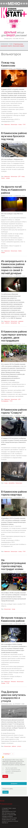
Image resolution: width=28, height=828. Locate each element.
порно (2, 323)
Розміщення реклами (6, 804)
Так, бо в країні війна (11, 768)
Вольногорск (14, 124)
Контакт (2, 801)
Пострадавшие (5, 401)
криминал (20, 321)
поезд (22, 176)
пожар (20, 124)
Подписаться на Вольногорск (3, 757)
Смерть (3, 178)
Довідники (14, 783)
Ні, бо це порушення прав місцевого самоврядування (13, 770)
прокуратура (14, 323)
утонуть (19, 746)
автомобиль (12, 483)
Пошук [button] (5, 792)
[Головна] (14, 12)
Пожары (3, 683)
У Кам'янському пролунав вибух (9, 46)
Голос (5, 776)
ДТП (19, 176)
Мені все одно (10, 773)
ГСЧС (24, 124)
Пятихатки (13, 681)
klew (15, 814)
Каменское (7, 124)
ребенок (7, 323)
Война (19, 250)
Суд (19, 323)
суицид (8, 178)
